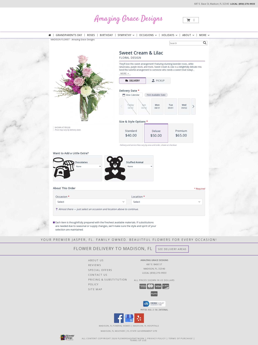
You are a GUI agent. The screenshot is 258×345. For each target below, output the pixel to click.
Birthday (106, 35)
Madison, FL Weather (113, 331)
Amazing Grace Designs (129, 18)
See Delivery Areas (172, 249)
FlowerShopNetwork (131, 338)
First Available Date (156, 94)
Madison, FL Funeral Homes (115, 325)
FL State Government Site (142, 331)
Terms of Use (138, 340)
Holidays (168, 35)
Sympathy (124, 35)
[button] (191, 20)
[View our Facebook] (119, 322)
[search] (204, 43)
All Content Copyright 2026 (99, 338)
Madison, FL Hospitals (146, 325)
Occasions (146, 35)
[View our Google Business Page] (129, 322)
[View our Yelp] (139, 322)
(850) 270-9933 (247, 3)
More (202, 35)
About (186, 35)
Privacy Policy (156, 338)
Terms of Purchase (181, 338)
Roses (91, 35)
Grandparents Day (69, 35)
